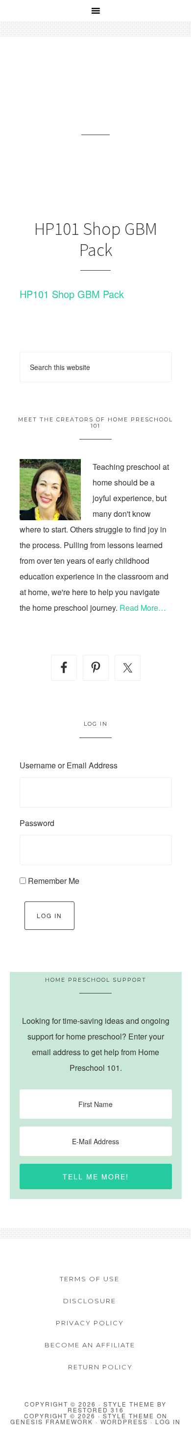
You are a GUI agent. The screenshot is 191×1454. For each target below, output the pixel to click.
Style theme (129, 1404)
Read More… (142, 607)
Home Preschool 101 (95, 97)
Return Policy (100, 1367)
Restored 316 (96, 1410)
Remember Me (53, 880)
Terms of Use (89, 1279)
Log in (168, 1421)
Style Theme (128, 1415)
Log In (49, 915)
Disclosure (89, 1301)
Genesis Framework (51, 1421)
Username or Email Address (69, 765)
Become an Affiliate (90, 1345)
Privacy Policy (90, 1323)
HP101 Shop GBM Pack (72, 294)
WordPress (124, 1421)
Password (37, 823)
